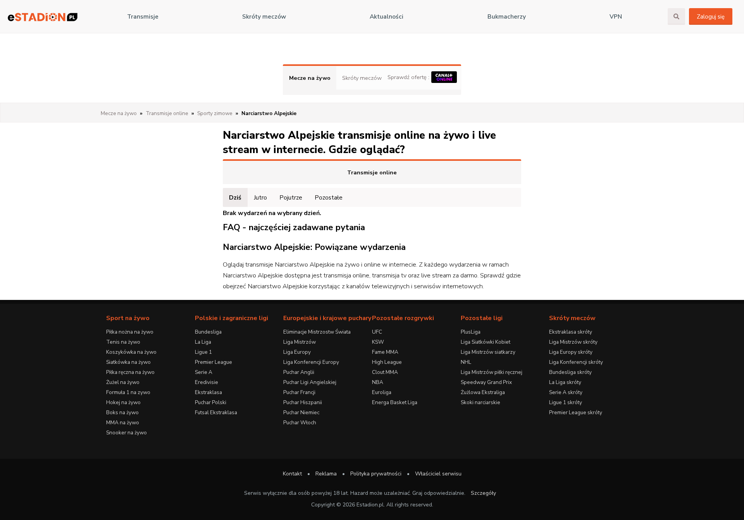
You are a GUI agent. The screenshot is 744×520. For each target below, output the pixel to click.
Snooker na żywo (126, 432)
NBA (377, 382)
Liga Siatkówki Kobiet (485, 342)
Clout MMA (385, 372)
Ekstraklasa (208, 392)
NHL (466, 362)
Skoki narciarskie (480, 402)
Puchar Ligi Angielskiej (309, 382)
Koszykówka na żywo (131, 352)
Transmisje (142, 16)
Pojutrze (290, 197)
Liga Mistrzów (299, 342)
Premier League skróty (575, 412)
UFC (377, 332)
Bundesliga (208, 332)
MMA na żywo (122, 422)
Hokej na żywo (123, 402)
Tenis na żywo (123, 342)
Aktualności (386, 16)
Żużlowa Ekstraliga (483, 392)
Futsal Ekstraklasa (216, 412)
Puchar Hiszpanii (302, 402)
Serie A (203, 372)
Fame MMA (385, 352)
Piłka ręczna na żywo (130, 372)
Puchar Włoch (299, 422)
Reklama (326, 473)
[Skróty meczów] (43, 16)
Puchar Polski (210, 402)
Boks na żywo (122, 412)
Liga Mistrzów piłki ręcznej (491, 372)
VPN (616, 16)
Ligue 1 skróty (565, 402)
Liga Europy (297, 352)
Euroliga (381, 392)
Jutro (260, 197)
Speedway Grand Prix (486, 382)
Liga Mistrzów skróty (573, 342)
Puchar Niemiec (301, 412)
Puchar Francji (299, 392)
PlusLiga (470, 332)
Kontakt (292, 473)
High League (387, 362)
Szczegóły (483, 493)
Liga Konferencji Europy (311, 362)
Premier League (213, 362)
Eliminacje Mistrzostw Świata (317, 332)
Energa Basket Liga (394, 402)
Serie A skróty (565, 392)
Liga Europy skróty (570, 352)
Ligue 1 (203, 352)
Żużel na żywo (123, 382)
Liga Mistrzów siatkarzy (488, 352)
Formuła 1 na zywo (128, 392)
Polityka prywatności (375, 473)
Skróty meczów (264, 16)
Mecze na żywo (310, 78)
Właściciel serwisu (438, 473)
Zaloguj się (711, 17)
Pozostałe (329, 197)
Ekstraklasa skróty (570, 332)
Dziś (235, 197)
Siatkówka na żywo (128, 362)
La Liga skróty (565, 382)
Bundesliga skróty (570, 372)
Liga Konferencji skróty (576, 362)
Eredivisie (206, 382)
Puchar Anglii (298, 372)
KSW (378, 342)
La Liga (203, 342)
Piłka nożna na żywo (129, 332)
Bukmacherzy (506, 16)
